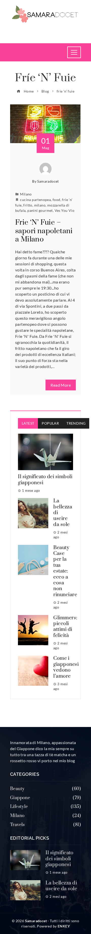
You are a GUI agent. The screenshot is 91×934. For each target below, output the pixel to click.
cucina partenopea (35, 199)
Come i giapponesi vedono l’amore (66, 667)
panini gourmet (40, 210)
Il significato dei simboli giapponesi (45, 480)
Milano (26, 194)
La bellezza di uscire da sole (61, 886)
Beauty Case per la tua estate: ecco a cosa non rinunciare (65, 571)
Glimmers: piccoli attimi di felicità (65, 627)
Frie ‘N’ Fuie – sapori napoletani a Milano (44, 231)
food (56, 199)
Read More (61, 385)
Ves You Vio (64, 210)
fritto (27, 205)
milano (40, 205)
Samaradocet (48, 181)
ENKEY (64, 926)
